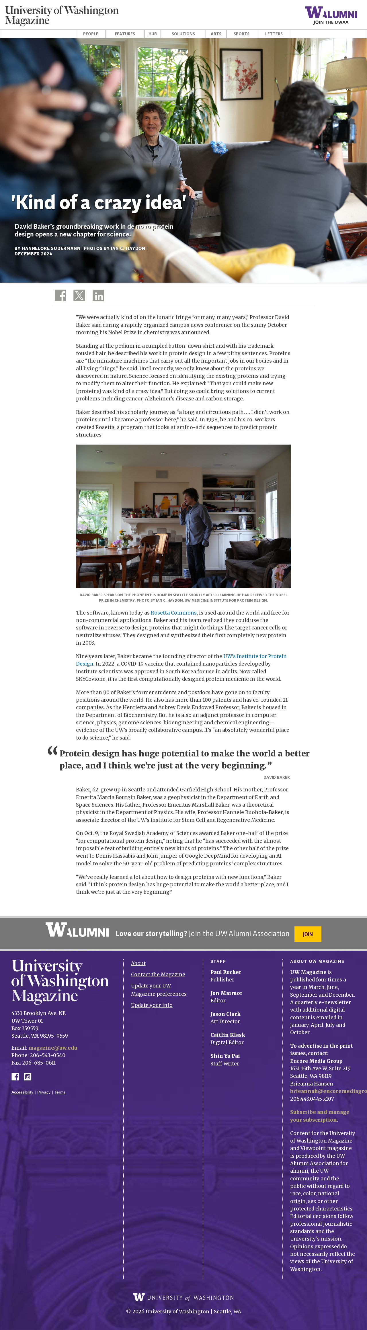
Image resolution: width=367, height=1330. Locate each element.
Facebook (17, 1076)
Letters (274, 33)
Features (125, 33)
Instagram (30, 1076)
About (138, 963)
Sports (241, 33)
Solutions (183, 33)
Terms (60, 1092)
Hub (153, 33)
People (90, 33)
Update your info (152, 1005)
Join (308, 934)
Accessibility (22, 1092)
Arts (216, 33)
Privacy (43, 1092)
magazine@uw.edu (52, 1048)
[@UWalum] (78, 296)
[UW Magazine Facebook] (59, 296)
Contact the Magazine (158, 974)
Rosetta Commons (174, 613)
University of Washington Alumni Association (77, 929)
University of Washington (183, 1297)
